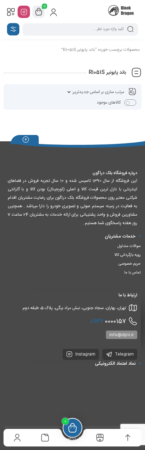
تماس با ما (132, 273)
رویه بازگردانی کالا (127, 255)
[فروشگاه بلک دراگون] (121, 11)
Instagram (84, 354)
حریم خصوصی (130, 264)
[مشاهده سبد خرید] (38, 12)
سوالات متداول (129, 246)
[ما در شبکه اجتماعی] (24, 12)
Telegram (124, 354)
